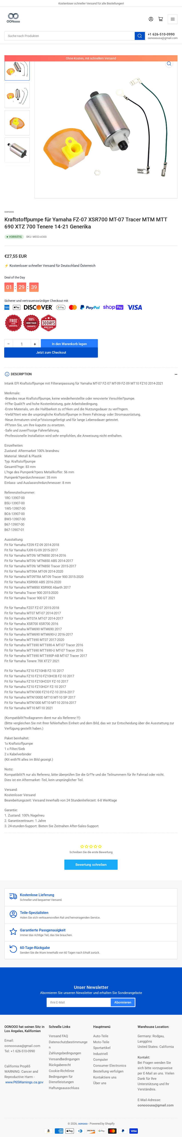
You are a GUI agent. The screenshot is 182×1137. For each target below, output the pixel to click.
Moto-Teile (101, 1042)
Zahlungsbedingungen (65, 1053)
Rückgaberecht (60, 1065)
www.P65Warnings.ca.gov (24, 1082)
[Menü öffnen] (173, 19)
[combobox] (75, 36)
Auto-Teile (100, 1036)
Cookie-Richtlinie (61, 1071)
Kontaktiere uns (105, 1077)
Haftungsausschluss (64, 1088)
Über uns (99, 1083)
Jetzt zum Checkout (51, 356)
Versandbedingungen (64, 1059)
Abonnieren (122, 1002)
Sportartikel (102, 1048)
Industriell (100, 1054)
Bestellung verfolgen (108, 1071)
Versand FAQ (58, 1036)
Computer (100, 1060)
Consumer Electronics (109, 1066)
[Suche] (140, 36)
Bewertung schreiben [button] (91, 865)
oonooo (9, 211)
